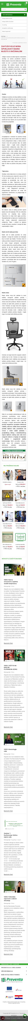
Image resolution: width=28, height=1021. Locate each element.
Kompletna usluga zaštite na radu (10, 482)
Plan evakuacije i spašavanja (9, 544)
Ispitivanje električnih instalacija (10, 502)
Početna (3, 36)
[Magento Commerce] (14, 4)
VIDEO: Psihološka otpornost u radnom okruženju (10, 898)
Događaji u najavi (16, 840)
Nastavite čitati (8, 643)
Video (12, 586)
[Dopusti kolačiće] (25, 1017)
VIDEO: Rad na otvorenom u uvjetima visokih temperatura (11, 581)
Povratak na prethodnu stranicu (20, 42)
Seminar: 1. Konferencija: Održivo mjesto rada (11, 835)
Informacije (13, 1020)
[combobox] (14, 9)
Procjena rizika (20, 482)
